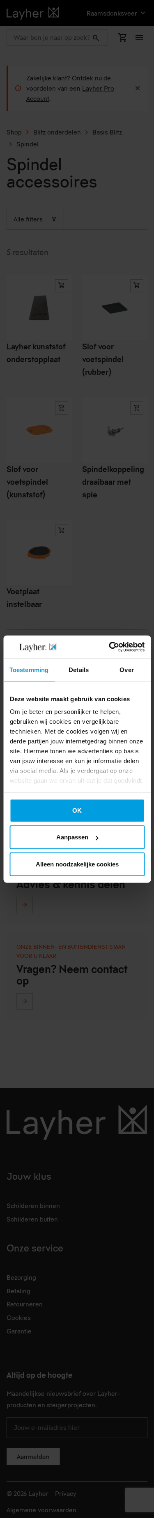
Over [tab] (126, 669)
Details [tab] (79, 669)
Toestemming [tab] (28, 669)
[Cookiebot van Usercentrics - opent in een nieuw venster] (110, 647)
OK (77, 810)
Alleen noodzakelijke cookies (77, 863)
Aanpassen (72, 837)
